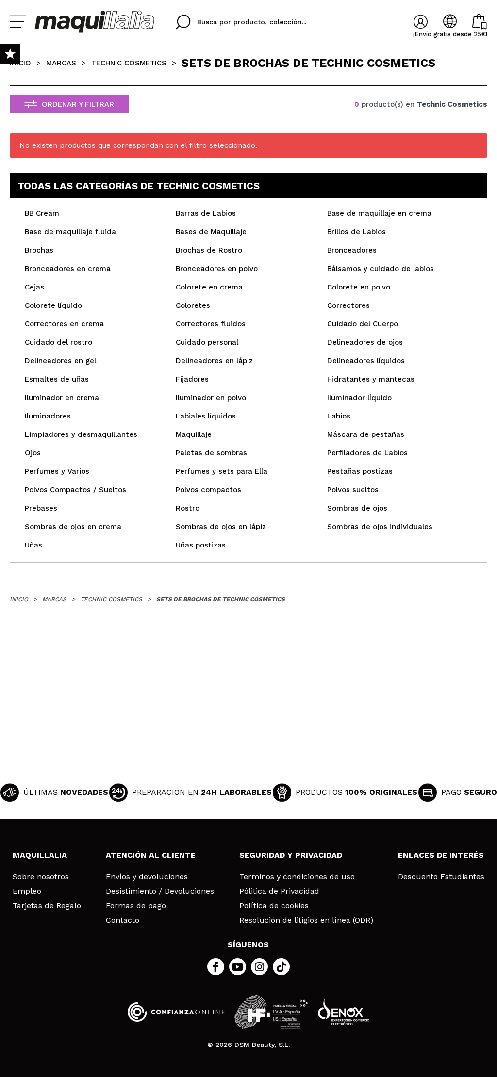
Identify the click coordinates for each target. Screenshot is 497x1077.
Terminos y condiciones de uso (297, 877)
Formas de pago (136, 906)
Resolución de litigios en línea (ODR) (306, 920)
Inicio (20, 63)
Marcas (61, 63)
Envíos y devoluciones (147, 877)
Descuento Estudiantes (441, 877)
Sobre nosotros (41, 877)
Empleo (27, 891)
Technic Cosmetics (128, 63)
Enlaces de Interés (441, 855)
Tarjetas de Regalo (47, 906)
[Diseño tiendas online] (343, 1011)
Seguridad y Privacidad (290, 855)
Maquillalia (40, 855)
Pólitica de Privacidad (279, 891)
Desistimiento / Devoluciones (160, 891)
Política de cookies (274, 906)
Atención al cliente (151, 855)
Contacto (122, 920)
